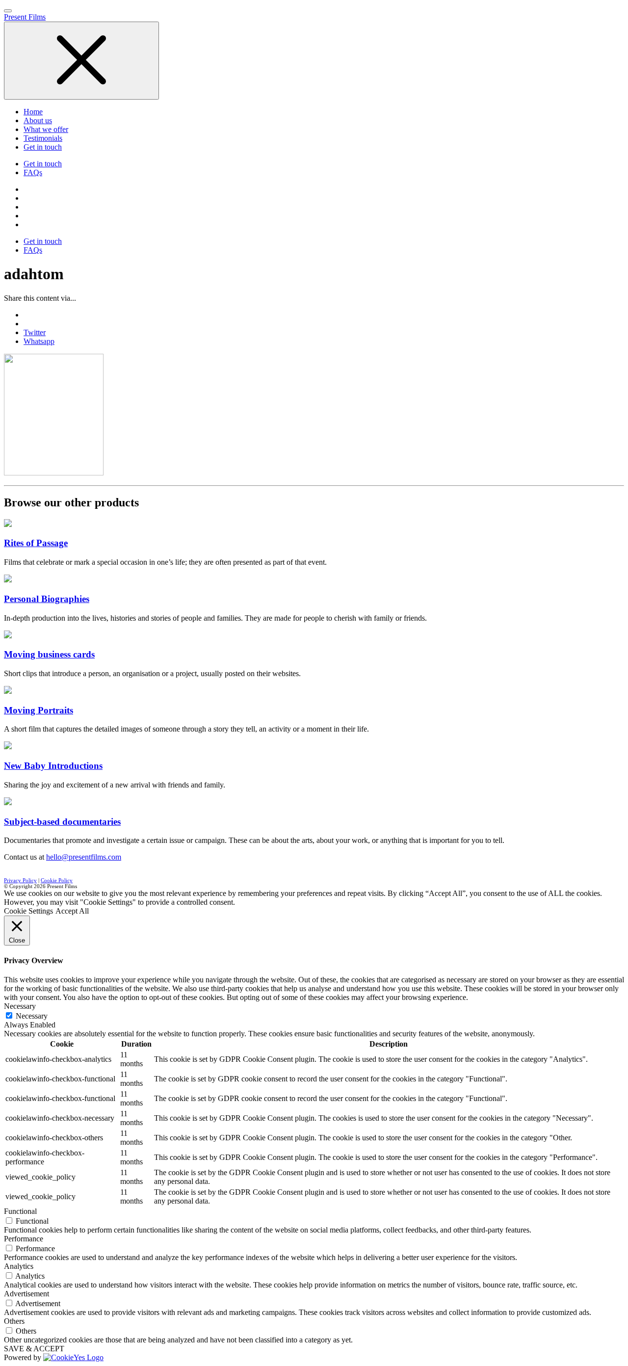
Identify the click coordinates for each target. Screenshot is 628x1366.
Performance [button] (23, 1239)
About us (38, 120)
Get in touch (43, 147)
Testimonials (43, 138)
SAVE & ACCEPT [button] (34, 1348)
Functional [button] (20, 1211)
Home (33, 111)
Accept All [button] (72, 911)
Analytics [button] (18, 1266)
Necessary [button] (20, 1006)
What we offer (46, 129)
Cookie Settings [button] (28, 911)
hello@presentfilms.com (83, 857)
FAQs (33, 172)
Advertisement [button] (26, 1293)
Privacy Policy (20, 880)
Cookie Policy (57, 880)
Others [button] (14, 1321)
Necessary (32, 1016)
